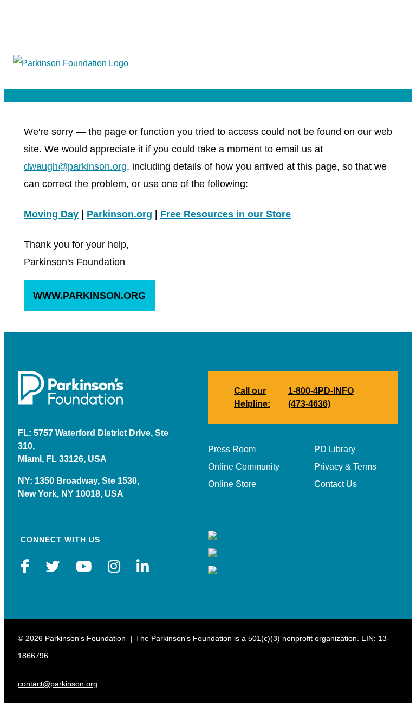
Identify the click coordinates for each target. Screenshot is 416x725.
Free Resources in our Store (225, 214)
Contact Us (335, 484)
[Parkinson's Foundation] (70, 401)
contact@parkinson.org (58, 683)
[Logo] (70, 63)
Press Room (232, 449)
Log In (391, 22)
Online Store (232, 484)
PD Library (334, 449)
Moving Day (51, 214)
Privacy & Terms (345, 466)
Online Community (244, 466)
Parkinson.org (119, 214)
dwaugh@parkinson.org (75, 166)
